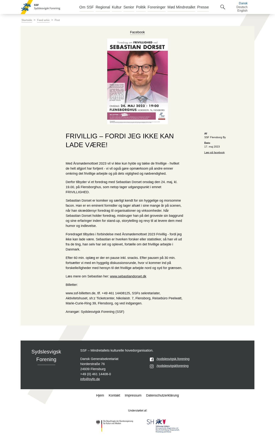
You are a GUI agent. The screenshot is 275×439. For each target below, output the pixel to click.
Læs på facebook (214, 152)
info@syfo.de (90, 379)
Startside (27, 20)
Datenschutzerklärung (162, 395)
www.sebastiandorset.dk (128, 276)
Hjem (100, 395)
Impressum (133, 395)
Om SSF (86, 7)
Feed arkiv (43, 20)
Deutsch (242, 7)
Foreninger (157, 7)
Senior (128, 7)
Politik (141, 7)
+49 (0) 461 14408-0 (95, 374)
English (242, 10)
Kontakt (114, 395)
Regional (103, 7)
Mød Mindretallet (181, 7)
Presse (203, 7)
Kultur (117, 7)
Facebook (137, 32)
